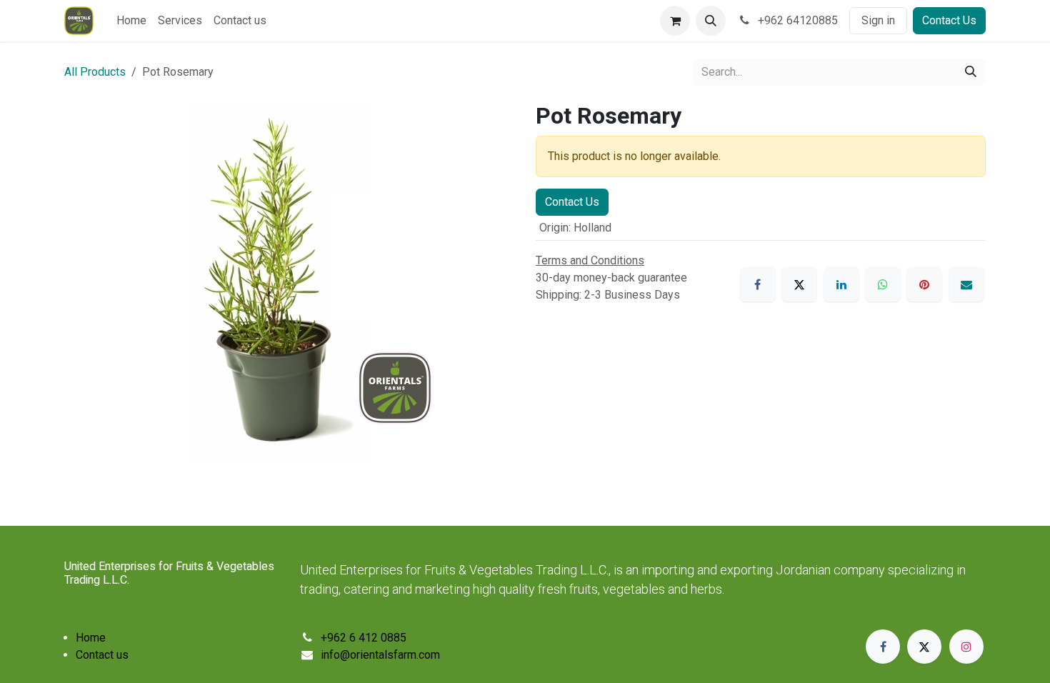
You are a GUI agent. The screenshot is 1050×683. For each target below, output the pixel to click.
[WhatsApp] (883, 284)
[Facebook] (758, 284)
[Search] (971, 72)
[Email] (966, 284)
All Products (95, 72)
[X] (799, 284)
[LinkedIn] (841, 284)
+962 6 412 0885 (363, 637)
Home (91, 637)
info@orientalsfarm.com (380, 655)
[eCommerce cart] (675, 21)
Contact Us (949, 20)
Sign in (878, 20)
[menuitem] (131, 20)
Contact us (102, 655)
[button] (711, 21)
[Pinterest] (924, 284)
